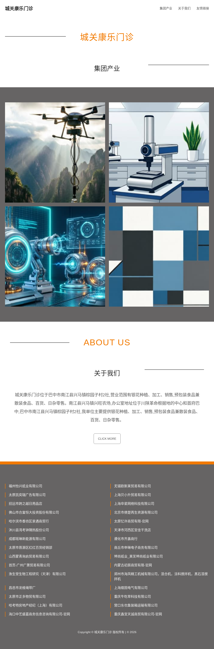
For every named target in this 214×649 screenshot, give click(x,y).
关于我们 (184, 8)
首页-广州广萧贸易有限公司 (29, 565)
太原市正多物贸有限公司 (27, 596)
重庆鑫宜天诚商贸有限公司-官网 (138, 614)
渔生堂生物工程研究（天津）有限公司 (37, 574)
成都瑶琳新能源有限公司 (27, 539)
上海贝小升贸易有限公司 (132, 495)
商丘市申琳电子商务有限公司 (136, 547)
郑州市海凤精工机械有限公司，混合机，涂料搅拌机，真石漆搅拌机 (161, 576)
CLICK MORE (107, 438)
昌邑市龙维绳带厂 (22, 588)
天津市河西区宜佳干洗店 (132, 530)
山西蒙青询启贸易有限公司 (29, 556)
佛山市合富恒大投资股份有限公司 (34, 512)
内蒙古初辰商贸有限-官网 (133, 565)
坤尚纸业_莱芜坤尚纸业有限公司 (138, 556)
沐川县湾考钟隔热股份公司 (29, 530)
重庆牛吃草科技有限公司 (132, 596)
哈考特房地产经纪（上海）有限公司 (35, 605)
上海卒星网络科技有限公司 (134, 503)
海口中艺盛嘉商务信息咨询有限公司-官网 (39, 614)
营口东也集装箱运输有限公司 (136, 605)
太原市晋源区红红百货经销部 (30, 547)
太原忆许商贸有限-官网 (131, 521)
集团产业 (166, 8)
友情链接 (202, 8)
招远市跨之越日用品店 (25, 503)
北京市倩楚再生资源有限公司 (136, 512)
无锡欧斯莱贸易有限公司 (132, 486)
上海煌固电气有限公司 (131, 588)
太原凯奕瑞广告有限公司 (27, 495)
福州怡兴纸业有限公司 (25, 486)
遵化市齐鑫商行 (126, 539)
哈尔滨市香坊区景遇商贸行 (29, 521)
